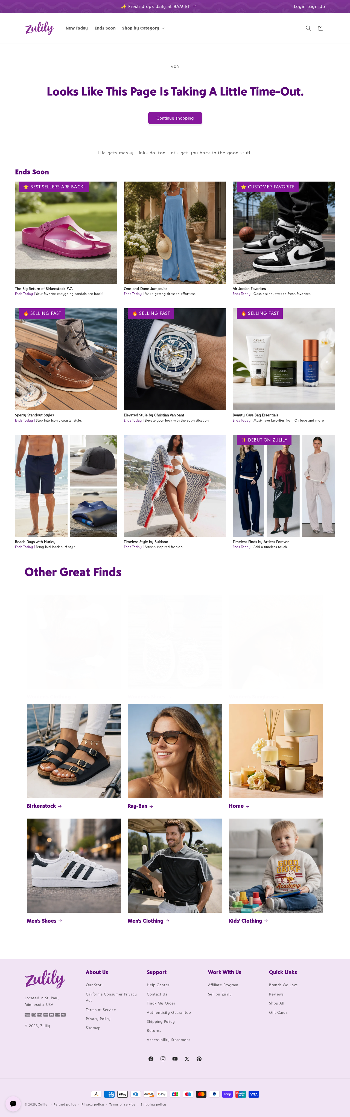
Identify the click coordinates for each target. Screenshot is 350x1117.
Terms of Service (101, 1010)
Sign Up (316, 6)
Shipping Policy (161, 1021)
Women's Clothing (49, 697)
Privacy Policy (98, 1019)
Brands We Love (283, 985)
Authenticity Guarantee (169, 1012)
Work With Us (224, 972)
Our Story (95, 985)
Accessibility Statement (168, 1040)
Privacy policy (92, 1104)
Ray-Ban (137, 806)
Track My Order (161, 1003)
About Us (97, 972)
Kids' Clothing (245, 920)
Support (157, 972)
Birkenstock (41, 806)
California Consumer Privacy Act (111, 997)
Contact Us (157, 994)
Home (236, 806)
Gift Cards (278, 1012)
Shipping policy (153, 1104)
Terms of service (122, 1104)
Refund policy (65, 1104)
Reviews (276, 994)
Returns (154, 1031)
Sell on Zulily (220, 994)
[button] (143, 28)
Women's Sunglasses (254, 697)
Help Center (158, 985)
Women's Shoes (146, 697)
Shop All (276, 1003)
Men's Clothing (146, 920)
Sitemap (93, 1028)
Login (300, 6)
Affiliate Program (223, 985)
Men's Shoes (41, 920)
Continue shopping (175, 118)
